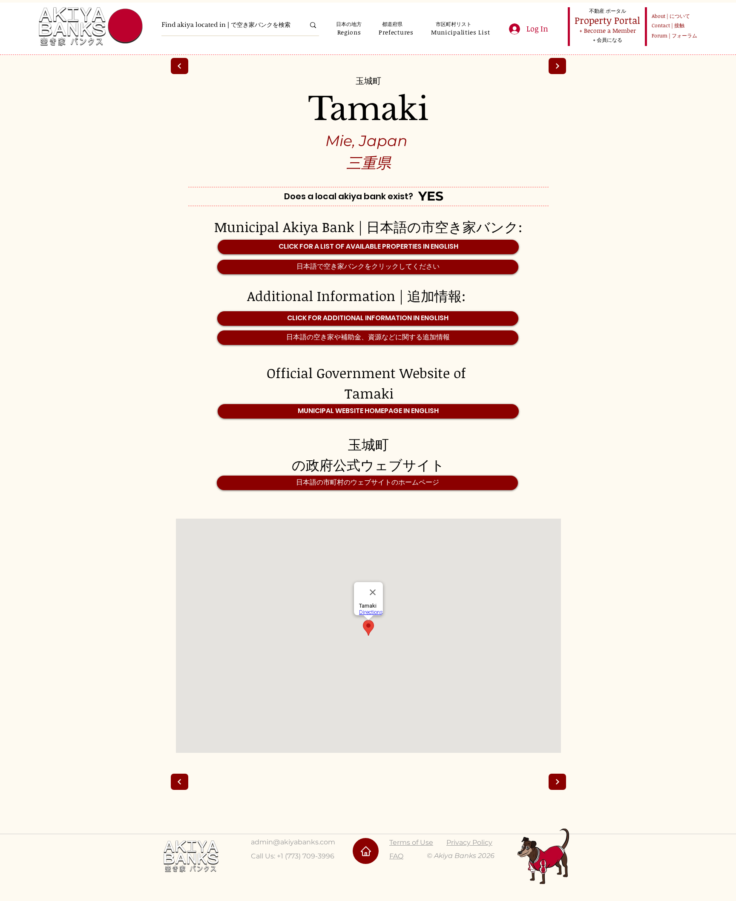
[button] (349, 32)
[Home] (366, 851)
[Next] (179, 66)
